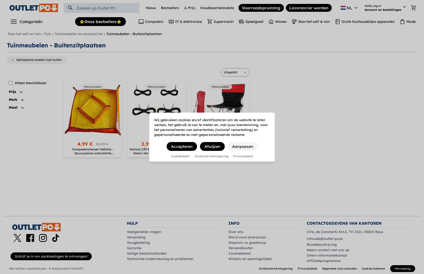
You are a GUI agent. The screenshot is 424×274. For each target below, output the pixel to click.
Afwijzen (212, 146)
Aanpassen (242, 146)
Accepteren (182, 146)
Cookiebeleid (180, 156)
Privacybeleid (243, 156)
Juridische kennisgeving (211, 156)
